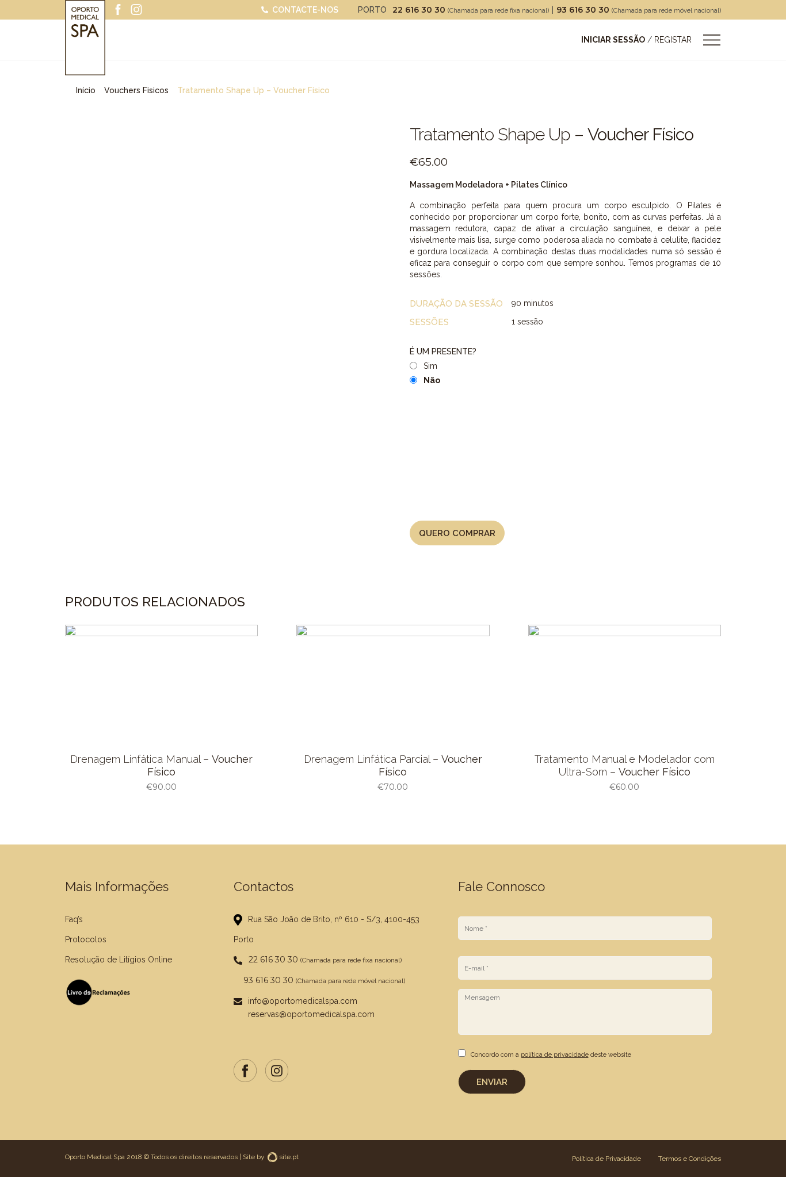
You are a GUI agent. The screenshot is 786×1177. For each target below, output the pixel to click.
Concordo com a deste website (551, 1054)
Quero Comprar (457, 533)
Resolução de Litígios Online (118, 959)
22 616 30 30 (420, 10)
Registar (673, 39)
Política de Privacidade (606, 1159)
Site (249, 1157)
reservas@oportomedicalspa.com (311, 1014)
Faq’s (74, 919)
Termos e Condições (689, 1159)
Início (86, 90)
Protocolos (85, 939)
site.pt (289, 1157)
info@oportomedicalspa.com (302, 1001)
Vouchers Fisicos (136, 90)
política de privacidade (555, 1054)
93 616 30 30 (584, 10)
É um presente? (443, 351)
